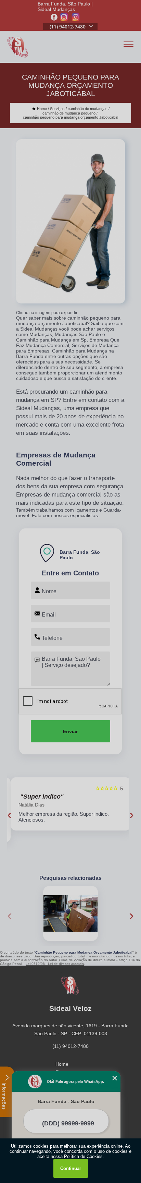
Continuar (70, 1168)
